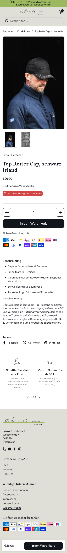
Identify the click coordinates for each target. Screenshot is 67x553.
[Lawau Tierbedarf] (32, 12)
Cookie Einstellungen (15, 490)
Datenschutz (10, 494)
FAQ (5, 465)
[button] (61, 12)
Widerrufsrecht (12, 507)
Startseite (8, 31)
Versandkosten (27, 186)
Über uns (8, 473)
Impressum (9, 499)
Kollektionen (23, 31)
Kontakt (7, 469)
